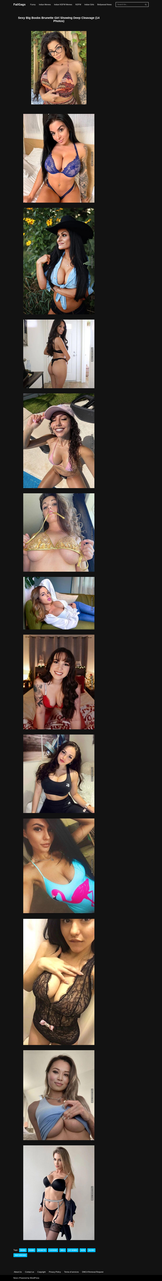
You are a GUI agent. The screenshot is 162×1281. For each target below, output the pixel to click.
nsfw (83, 1250)
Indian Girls (89, 5)
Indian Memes (45, 5)
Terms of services (71, 1272)
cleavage (53, 1250)
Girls (62, 1250)
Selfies (91, 1250)
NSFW (78, 5)
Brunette (42, 1250)
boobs (31, 1250)
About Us (18, 1272)
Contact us (29, 1272)
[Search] (146, 4)
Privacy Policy (55, 1272)
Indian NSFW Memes (63, 5)
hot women (72, 1250)
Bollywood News (104, 5)
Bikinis (22, 1250)
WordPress (34, 1278)
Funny (33, 5)
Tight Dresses (20, 1255)
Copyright (41, 1272)
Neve (15, 1278)
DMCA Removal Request (92, 1272)
